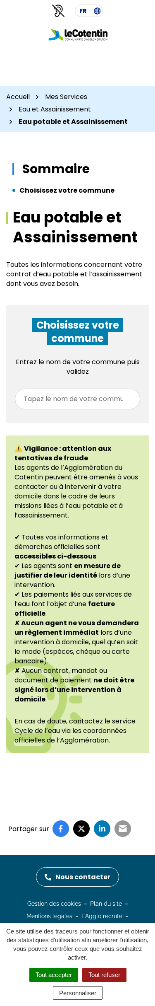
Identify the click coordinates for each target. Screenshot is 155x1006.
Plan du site (106, 903)
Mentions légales (49, 916)
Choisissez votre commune (66, 190)
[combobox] (77, 399)
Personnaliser (77, 992)
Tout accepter (54, 974)
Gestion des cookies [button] (54, 903)
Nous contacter (82, 877)
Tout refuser (104, 974)
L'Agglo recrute (101, 916)
